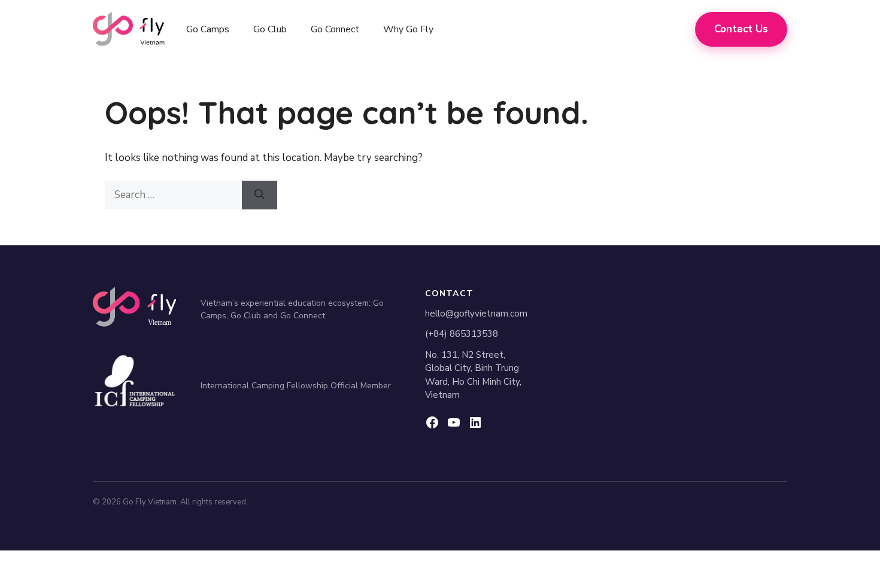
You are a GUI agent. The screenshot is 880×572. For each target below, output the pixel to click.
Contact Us (741, 29)
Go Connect (335, 29)
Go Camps (207, 29)
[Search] (259, 195)
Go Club (270, 29)
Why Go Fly (408, 29)
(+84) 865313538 (461, 334)
